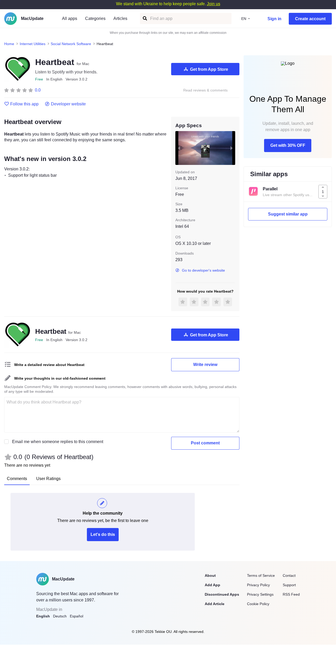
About (210, 575)
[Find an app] (144, 18)
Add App (212, 585)
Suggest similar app (288, 214)
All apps (69, 18)
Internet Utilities (32, 43)
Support (289, 585)
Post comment (205, 443)
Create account (310, 18)
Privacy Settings (260, 594)
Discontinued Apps (222, 594)
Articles (120, 18)
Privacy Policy (258, 585)
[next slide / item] (231, 148)
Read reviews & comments (205, 90)
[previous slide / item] (179, 148)
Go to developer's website (203, 270)
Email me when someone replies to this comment (57, 441)
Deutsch (60, 616)
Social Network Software (71, 43)
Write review (205, 364)
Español (76, 616)
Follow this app (24, 104)
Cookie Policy (258, 603)
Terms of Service (261, 575)
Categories (95, 18)
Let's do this (103, 534)
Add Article (214, 603)
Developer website (68, 104)
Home (9, 43)
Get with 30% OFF (287, 145)
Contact (289, 575)
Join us (213, 4)
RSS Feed (291, 594)
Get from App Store (209, 69)
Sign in (274, 18)
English (43, 616)
